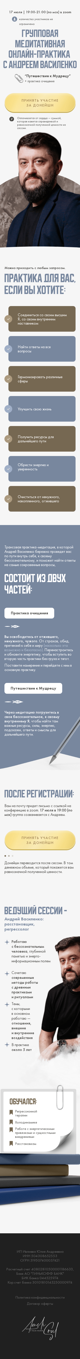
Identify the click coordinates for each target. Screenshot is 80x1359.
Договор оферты (40, 1303)
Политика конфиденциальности (40, 1297)
